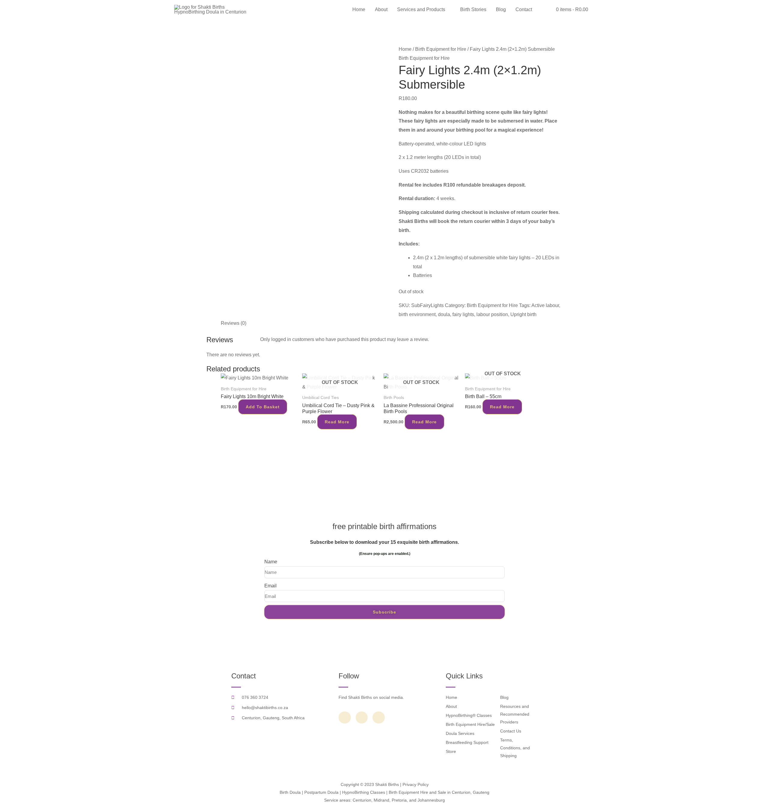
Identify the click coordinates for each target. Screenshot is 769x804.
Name (270, 561)
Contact (523, 9)
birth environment (417, 314)
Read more (337, 421)
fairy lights (463, 314)
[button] (544, 10)
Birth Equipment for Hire (440, 49)
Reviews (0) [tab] (233, 323)
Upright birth (523, 314)
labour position (492, 314)
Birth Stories (473, 9)
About (381, 9)
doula (444, 314)
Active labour (545, 305)
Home (358, 9)
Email (270, 585)
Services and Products (421, 9)
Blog (501, 9)
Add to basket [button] (263, 406)
